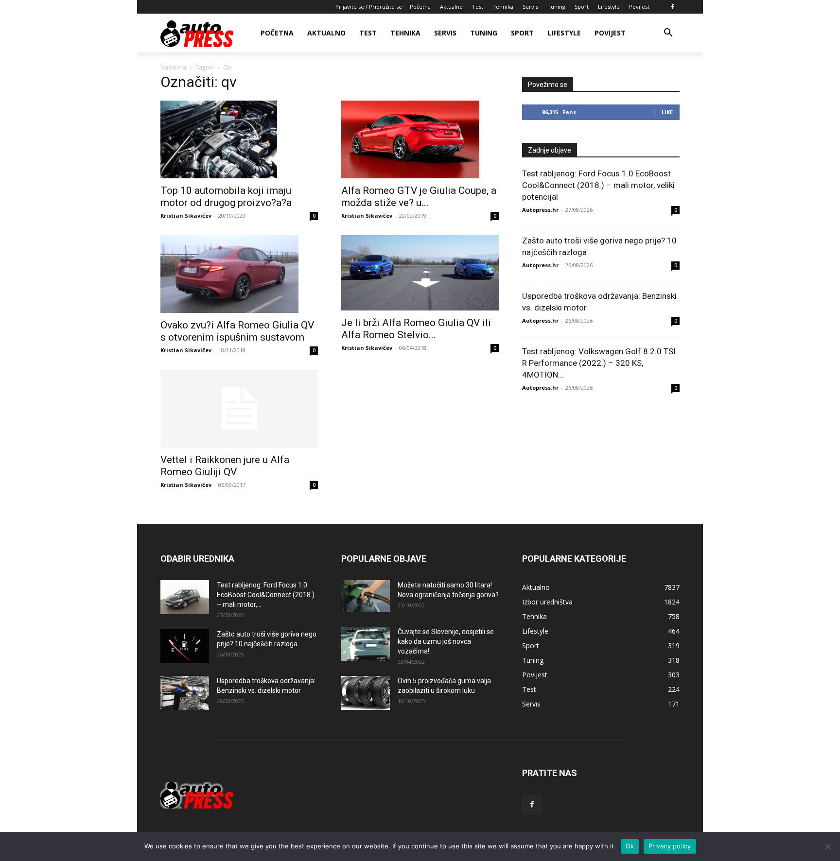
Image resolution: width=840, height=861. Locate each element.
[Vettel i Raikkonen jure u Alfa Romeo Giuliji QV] (239, 409)
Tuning (556, 6)
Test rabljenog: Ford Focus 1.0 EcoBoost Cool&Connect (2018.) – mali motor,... (266, 594)
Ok (630, 846)
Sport (582, 6)
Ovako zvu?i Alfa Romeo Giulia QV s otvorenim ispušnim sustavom (237, 331)
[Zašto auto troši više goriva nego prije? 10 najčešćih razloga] (184, 646)
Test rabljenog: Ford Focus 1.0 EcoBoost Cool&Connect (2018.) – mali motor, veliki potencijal (598, 185)
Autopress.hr (540, 209)
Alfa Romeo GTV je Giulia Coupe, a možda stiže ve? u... (418, 196)
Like (667, 112)
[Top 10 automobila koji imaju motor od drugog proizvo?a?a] (239, 139)
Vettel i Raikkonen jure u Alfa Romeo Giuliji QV (224, 466)
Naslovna (173, 67)
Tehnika (502, 6)
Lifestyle (609, 6)
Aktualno (451, 6)
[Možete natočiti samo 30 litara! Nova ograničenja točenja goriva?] (365, 596)
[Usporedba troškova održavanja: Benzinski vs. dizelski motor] (184, 693)
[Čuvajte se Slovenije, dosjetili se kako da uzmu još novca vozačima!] (365, 644)
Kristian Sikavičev (185, 215)
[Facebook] (672, 7)
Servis (530, 6)
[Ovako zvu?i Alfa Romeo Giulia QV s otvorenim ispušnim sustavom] (239, 274)
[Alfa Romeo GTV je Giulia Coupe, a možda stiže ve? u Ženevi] (420, 139)
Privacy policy (669, 846)
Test (477, 6)
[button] (668, 33)
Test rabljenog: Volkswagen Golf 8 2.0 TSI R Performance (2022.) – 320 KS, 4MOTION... (599, 362)
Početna (420, 6)
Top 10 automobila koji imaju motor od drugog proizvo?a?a (226, 196)
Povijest (639, 6)
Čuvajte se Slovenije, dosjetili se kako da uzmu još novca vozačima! (446, 641)
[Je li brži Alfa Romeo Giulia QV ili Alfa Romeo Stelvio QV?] (420, 272)
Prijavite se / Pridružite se (368, 6)
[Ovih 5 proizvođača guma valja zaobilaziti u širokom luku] (365, 693)
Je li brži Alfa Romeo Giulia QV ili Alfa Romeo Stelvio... (416, 329)
